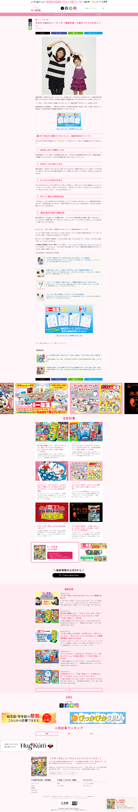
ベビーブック (35, 783)
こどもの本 (60, 785)
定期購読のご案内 (55, 773)
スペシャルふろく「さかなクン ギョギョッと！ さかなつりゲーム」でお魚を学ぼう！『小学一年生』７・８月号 (86, 447)
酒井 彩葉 (43, 343)
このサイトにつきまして (81, 798)
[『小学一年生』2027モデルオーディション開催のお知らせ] (47, 598)
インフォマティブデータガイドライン (62, 798)
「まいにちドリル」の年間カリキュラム (69, 129)
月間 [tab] (91, 733)
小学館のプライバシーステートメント (74, 796)
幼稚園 (33, 788)
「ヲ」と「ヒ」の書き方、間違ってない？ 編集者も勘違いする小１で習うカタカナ (71, 282)
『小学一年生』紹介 (58, 14)
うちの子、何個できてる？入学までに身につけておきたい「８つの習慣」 (68, 258)
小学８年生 (34, 792)
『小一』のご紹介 (69, 773)
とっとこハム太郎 (88, 783)
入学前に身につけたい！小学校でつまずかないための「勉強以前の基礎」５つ (69, 270)
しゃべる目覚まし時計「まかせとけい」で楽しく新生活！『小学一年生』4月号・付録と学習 (73, 356)
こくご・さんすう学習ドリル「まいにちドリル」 (83, 244)
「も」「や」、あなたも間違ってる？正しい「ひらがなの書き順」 (65, 294)
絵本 (58, 783)
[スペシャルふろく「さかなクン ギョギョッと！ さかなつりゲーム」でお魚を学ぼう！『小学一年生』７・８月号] (47, 656)
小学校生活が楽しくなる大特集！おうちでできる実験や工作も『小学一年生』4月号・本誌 (73, 367)
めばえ (33, 785)
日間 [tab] (46, 733)
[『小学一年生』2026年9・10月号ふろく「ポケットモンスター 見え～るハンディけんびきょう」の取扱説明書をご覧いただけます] (47, 636)
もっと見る (69, 690)
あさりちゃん (87, 785)
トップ (39, 14)
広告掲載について (91, 796)
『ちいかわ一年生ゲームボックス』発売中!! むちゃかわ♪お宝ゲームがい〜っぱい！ (86, 487)
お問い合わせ (46, 796)
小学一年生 (34, 790)
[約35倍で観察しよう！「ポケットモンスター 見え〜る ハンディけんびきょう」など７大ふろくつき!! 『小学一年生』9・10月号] (47, 616)
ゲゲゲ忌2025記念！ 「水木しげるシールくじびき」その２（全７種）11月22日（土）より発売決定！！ (86, 528)
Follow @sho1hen (71, 575)
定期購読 (98, 14)
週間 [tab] (69, 733)
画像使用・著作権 (57, 796)
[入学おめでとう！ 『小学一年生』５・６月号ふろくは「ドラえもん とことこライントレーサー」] (47, 677)
